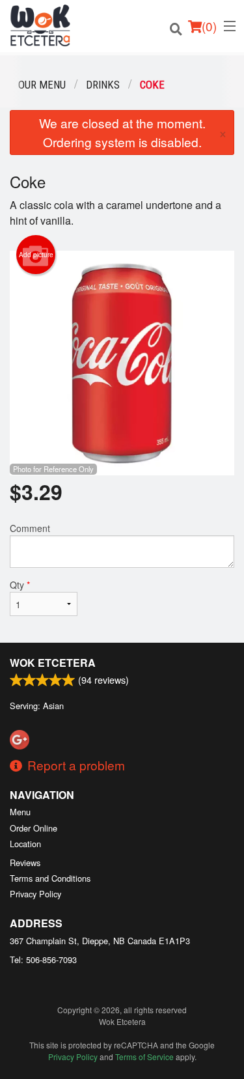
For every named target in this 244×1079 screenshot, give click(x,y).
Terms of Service (144, 1056)
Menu (20, 812)
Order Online (33, 828)
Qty (20, 584)
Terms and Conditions (50, 878)
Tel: (43, 959)
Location (25, 843)
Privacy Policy (35, 894)
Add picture (36, 254)
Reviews (25, 862)
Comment (30, 528)
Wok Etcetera (53, 662)
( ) (209, 26)
